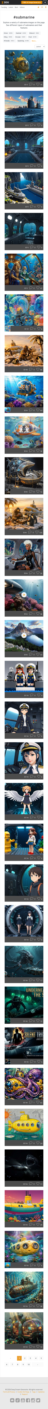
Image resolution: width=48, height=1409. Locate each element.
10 (29, 1364)
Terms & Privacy (9, 1392)
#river (8, 33)
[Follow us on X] (38, 1400)
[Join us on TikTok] (17, 1400)
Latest (11, 7)
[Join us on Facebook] (28, 1400)
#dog (8, 37)
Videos (22, 7)
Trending (4, 7)
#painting (23, 41)
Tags (34, 1392)
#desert (34, 33)
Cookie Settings (23, 1392)
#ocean (20, 37)
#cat (32, 37)
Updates (41, 1392)
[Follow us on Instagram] (33, 1400)
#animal (21, 33)
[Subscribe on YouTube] (23, 1400)
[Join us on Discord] (12, 1400)
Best (16, 7)
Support (25, 1394)
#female (9, 41)
